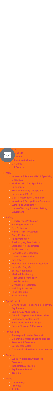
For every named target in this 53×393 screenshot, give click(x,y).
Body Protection (21, 235)
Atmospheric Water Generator (28, 335)
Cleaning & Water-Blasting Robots (31, 338)
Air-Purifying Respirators (26, 242)
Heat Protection (20, 281)
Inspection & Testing (23, 365)
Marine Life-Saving (22, 274)
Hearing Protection (22, 224)
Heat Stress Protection (24, 277)
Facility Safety (20, 295)
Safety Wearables (21, 345)
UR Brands (18, 167)
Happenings (18, 382)
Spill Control (13, 301)
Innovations (12, 331)
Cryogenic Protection (24, 284)
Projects (16, 385)
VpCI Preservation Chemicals (28, 197)
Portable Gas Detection (25, 252)
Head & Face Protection (25, 220)
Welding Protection (22, 288)
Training (16, 372)
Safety (9, 217)
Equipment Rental (22, 369)
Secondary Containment (25, 318)
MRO (8, 172)
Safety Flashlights (22, 270)
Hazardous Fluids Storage (26, 322)
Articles (16, 389)
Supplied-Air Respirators (25, 245)
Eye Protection (20, 228)
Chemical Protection (23, 256)
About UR (17, 152)
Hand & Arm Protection (25, 231)
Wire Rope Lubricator (23, 204)
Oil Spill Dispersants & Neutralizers (31, 315)
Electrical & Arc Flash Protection (30, 263)
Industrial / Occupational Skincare (31, 201)
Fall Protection (20, 249)
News (9, 378)
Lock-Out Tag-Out (22, 267)
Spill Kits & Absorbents (25, 311)
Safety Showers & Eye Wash (27, 326)
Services (10, 355)
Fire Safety (18, 260)
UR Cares (17, 163)
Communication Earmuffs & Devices (32, 349)
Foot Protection (20, 238)
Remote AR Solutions (23, 342)
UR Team (17, 156)
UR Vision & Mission (23, 160)
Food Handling (20, 291)
